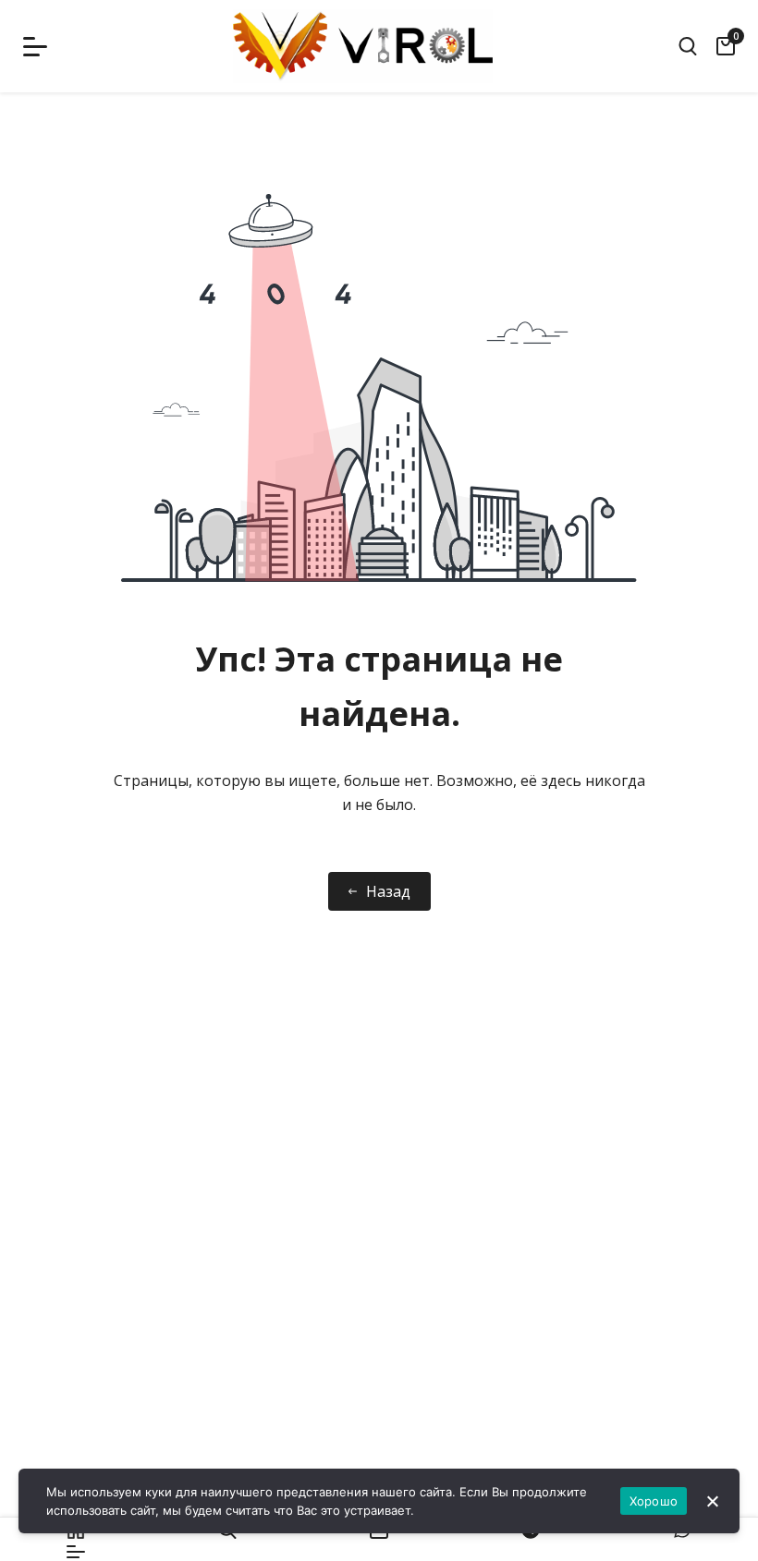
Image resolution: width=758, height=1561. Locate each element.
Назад (388, 891)
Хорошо (654, 1501)
